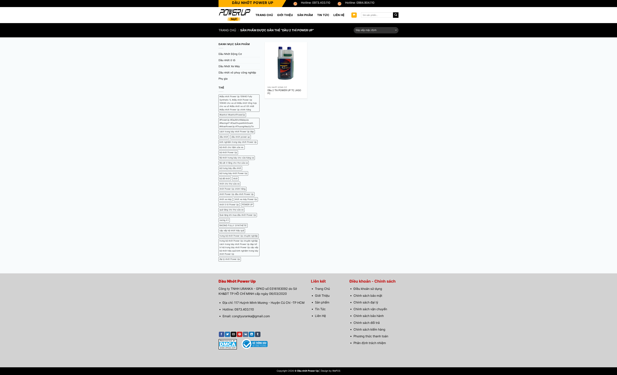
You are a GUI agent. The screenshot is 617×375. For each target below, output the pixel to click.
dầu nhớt (223, 137)
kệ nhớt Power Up (228, 152)
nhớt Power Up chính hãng (232, 189)
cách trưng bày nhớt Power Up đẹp (236, 131)
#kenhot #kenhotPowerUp (232, 115)
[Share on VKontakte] (245, 334)
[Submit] (395, 15)
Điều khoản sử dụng (367, 289)
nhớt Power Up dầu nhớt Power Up (236, 194)
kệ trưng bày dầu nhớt (230, 168)
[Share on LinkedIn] (251, 334)
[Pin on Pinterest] (239, 334)
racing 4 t (224, 220)
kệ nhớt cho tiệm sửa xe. (231, 147)
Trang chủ (227, 30)
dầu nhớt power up (240, 137)
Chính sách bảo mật (367, 296)
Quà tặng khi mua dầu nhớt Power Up (237, 215)
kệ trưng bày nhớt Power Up (233, 173)
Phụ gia (223, 78)
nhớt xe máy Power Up (246, 199)
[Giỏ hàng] (354, 15)
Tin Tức (323, 15)
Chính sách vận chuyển (370, 309)
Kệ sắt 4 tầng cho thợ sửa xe (233, 163)
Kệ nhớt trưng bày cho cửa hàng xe (236, 158)
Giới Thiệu (285, 15)
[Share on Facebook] (221, 334)
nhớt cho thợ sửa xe (229, 184)
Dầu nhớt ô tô (227, 60)
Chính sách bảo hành (368, 316)
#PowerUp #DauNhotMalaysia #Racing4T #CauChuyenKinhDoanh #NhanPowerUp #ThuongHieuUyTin (236, 123)
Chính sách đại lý (365, 302)
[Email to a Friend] (233, 334)
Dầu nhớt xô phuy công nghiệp (237, 72)
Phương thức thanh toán (370, 336)
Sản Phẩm (305, 15)
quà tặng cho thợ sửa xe (231, 210)
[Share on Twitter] (227, 334)
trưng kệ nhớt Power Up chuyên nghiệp (238, 236)
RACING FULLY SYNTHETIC (233, 225)
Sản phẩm (322, 302)
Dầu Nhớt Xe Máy (229, 66)
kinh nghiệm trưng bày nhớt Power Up (238, 142)
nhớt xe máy (225, 199)
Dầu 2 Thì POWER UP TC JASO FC (284, 92)
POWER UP (247, 204)
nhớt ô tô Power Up (229, 204)
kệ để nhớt (224, 178)
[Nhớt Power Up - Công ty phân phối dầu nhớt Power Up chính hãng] (235, 15)
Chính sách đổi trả (366, 323)
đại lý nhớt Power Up (229, 259)
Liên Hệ (338, 15)
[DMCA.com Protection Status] (228, 344)
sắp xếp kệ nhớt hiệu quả (231, 230)
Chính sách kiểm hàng (369, 329)
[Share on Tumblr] (257, 334)
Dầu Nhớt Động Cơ (230, 53)
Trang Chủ (264, 15)
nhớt (235, 178)
